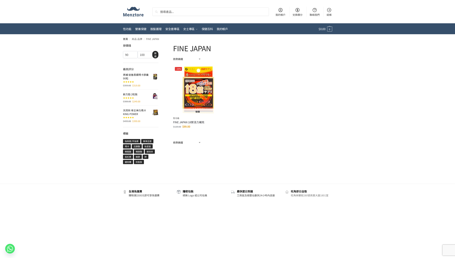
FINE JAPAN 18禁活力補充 (188, 122)
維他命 (150, 151)
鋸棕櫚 (128, 161)
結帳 (329, 14)
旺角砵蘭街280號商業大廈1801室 (309, 195)
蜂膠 (138, 156)
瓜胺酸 (137, 146)
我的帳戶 (281, 14)
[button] (325, 28)
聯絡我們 (315, 14)
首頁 (125, 39)
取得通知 (198, 134)
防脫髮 (139, 161)
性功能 (176, 118)
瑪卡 (127, 146)
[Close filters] (159, 46)
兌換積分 (297, 14)
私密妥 (147, 146)
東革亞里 (147, 141)
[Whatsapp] (10, 249)
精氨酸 (128, 151)
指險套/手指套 (132, 141)
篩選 (155, 55)
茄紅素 (128, 156)
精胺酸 (139, 151)
